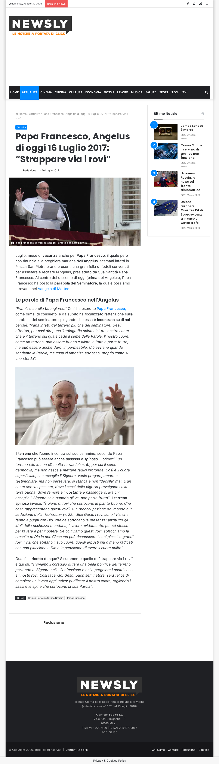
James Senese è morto (192, 128)
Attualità (29, 92)
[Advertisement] (148, 46)
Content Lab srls (77, 749)
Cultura (75, 92)
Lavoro (122, 92)
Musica (136, 92)
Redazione (29, 170)
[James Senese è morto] (166, 132)
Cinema (46, 92)
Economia (93, 92)
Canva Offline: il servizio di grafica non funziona (192, 151)
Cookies (203, 749)
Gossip (109, 92)
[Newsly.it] (40, 25)
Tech (175, 92)
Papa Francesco (76, 597)
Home (14, 92)
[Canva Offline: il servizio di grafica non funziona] (166, 151)
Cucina (60, 92)
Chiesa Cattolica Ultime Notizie (45, 597)
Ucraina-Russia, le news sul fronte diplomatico (190, 181)
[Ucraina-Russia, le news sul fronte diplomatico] (166, 179)
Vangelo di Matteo (53, 289)
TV (184, 92)
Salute (150, 92)
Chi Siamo (158, 749)
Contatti (173, 749)
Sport (164, 92)
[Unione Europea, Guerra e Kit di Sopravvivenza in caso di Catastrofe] (166, 208)
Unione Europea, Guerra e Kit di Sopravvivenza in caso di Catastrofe (192, 212)
